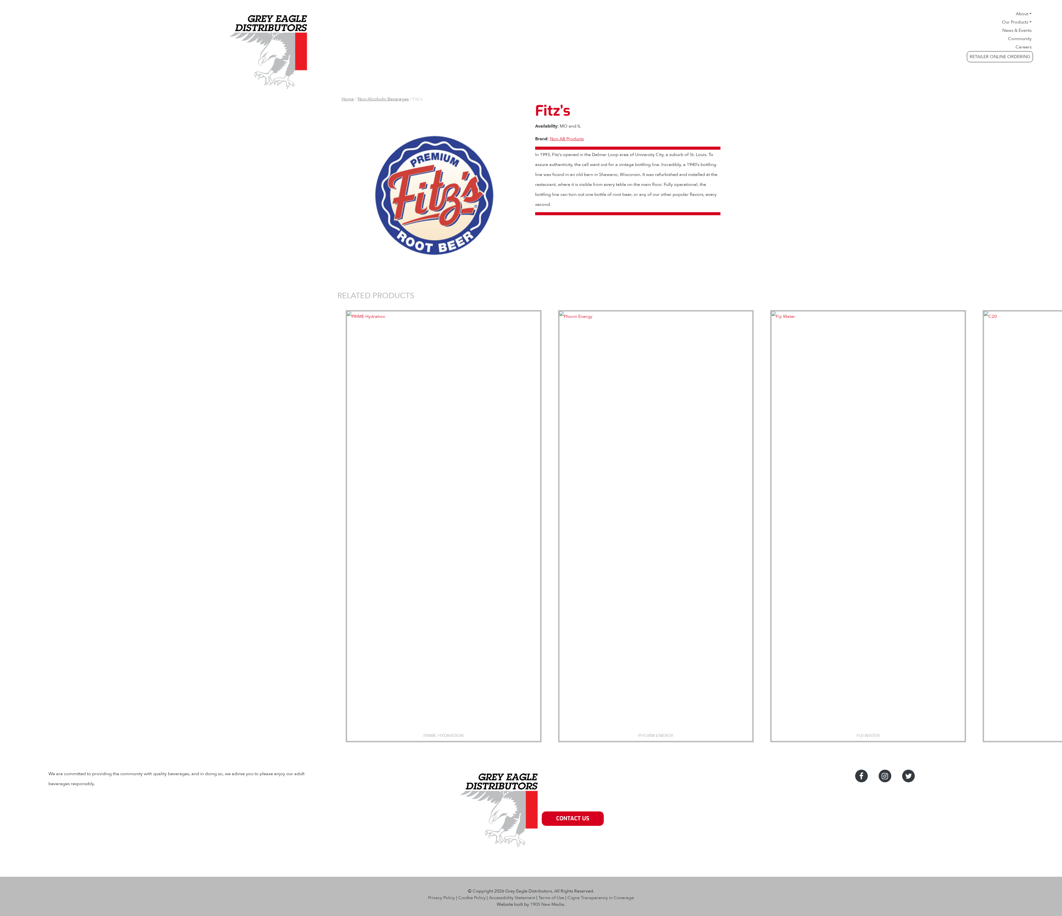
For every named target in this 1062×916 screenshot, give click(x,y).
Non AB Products (567, 139)
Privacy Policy (441, 898)
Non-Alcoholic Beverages (383, 99)
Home (348, 99)
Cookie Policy (472, 898)
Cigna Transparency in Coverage (601, 898)
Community (1020, 39)
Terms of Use (551, 898)
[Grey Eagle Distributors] (500, 818)
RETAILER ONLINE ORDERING (1000, 57)
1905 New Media (547, 904)
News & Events (1017, 30)
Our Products (1015, 22)
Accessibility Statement (512, 898)
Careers (1024, 47)
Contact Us (572, 818)
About (1022, 14)
